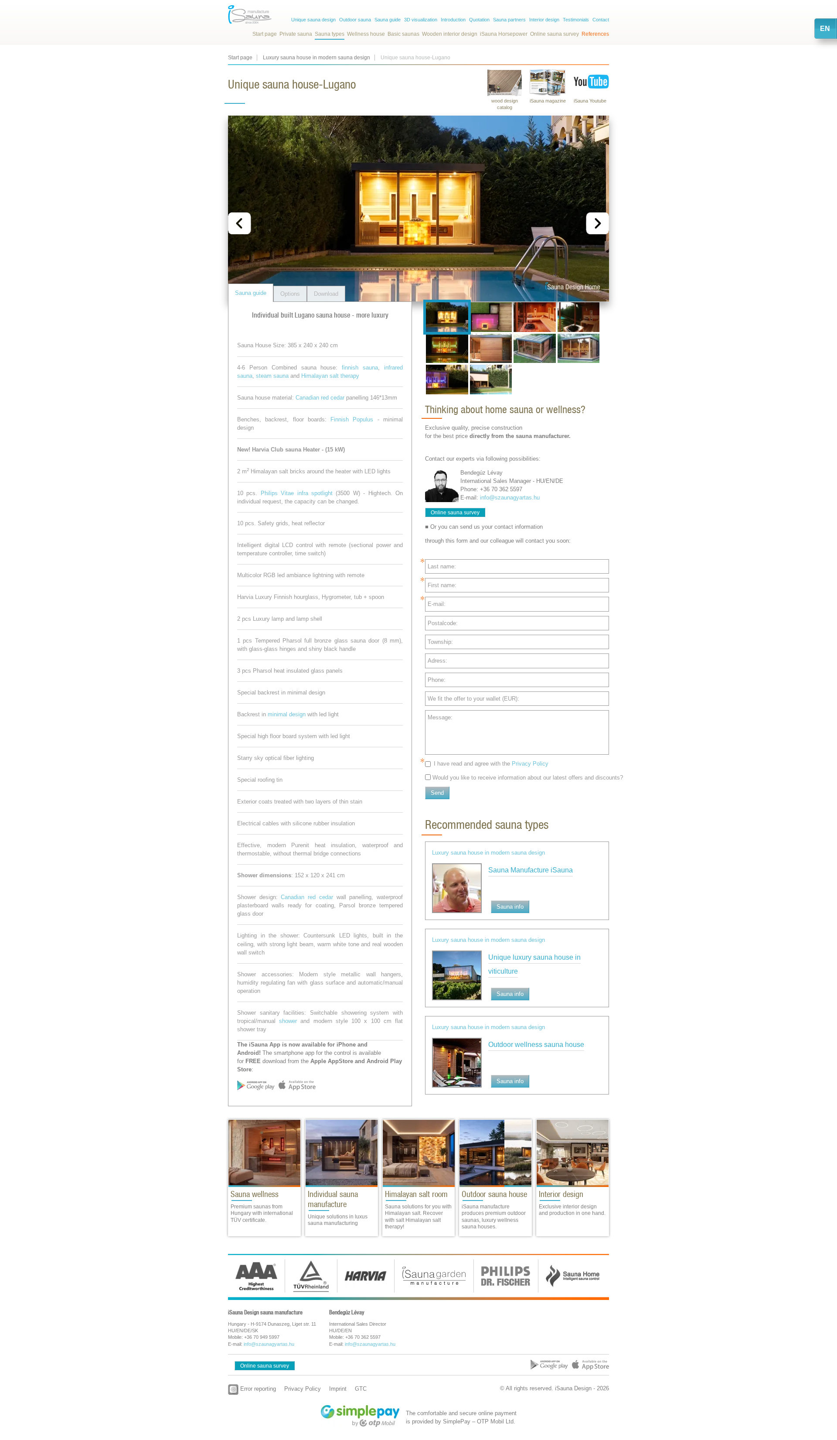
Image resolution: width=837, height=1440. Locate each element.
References (595, 34)
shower (288, 1021)
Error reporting (257, 1388)
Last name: (442, 566)
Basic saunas (403, 34)
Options (290, 294)
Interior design (544, 19)
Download (326, 294)
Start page (264, 34)
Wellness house (366, 34)
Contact (600, 19)
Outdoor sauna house (494, 1194)
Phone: (437, 680)
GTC (361, 1388)
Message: (440, 717)
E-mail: (437, 604)
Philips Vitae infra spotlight (297, 493)
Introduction (453, 19)
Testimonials (576, 19)
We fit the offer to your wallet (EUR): (473, 698)
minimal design (287, 714)
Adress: (437, 660)
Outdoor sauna (355, 19)
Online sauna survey (554, 34)
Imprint (338, 1388)
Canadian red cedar (320, 397)
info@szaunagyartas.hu (510, 497)
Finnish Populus (351, 419)
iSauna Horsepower (503, 34)
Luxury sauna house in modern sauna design (316, 58)
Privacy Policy (530, 763)
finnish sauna (360, 367)
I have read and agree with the (491, 763)
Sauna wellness (255, 1194)
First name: (442, 585)
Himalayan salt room (416, 1194)
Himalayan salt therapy (330, 376)
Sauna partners (509, 19)
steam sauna (272, 376)
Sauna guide (387, 19)
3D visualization (420, 19)
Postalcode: (443, 623)
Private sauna (295, 34)
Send (437, 793)
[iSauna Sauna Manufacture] (250, 14)
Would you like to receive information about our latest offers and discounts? (527, 777)
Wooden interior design (449, 34)
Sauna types (329, 34)
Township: (440, 642)
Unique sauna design (313, 19)
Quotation (479, 19)
